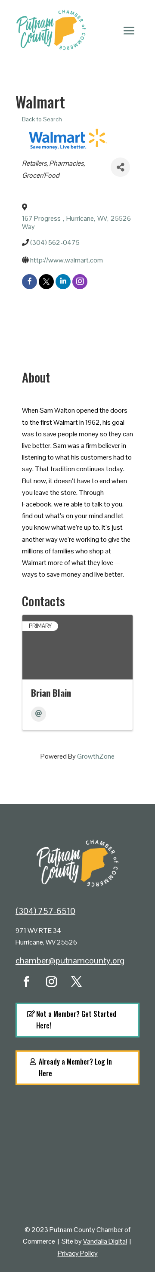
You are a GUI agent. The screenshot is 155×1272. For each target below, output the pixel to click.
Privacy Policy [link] (78, 1253)
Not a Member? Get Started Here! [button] (76, 1020)
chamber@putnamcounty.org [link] (70, 960)
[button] (129, 30)
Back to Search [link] (42, 119)
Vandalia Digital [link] (105, 1241)
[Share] (120, 167)
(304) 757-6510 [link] (45, 911)
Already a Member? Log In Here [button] (75, 1067)
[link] (77, 222)
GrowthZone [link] (96, 756)
